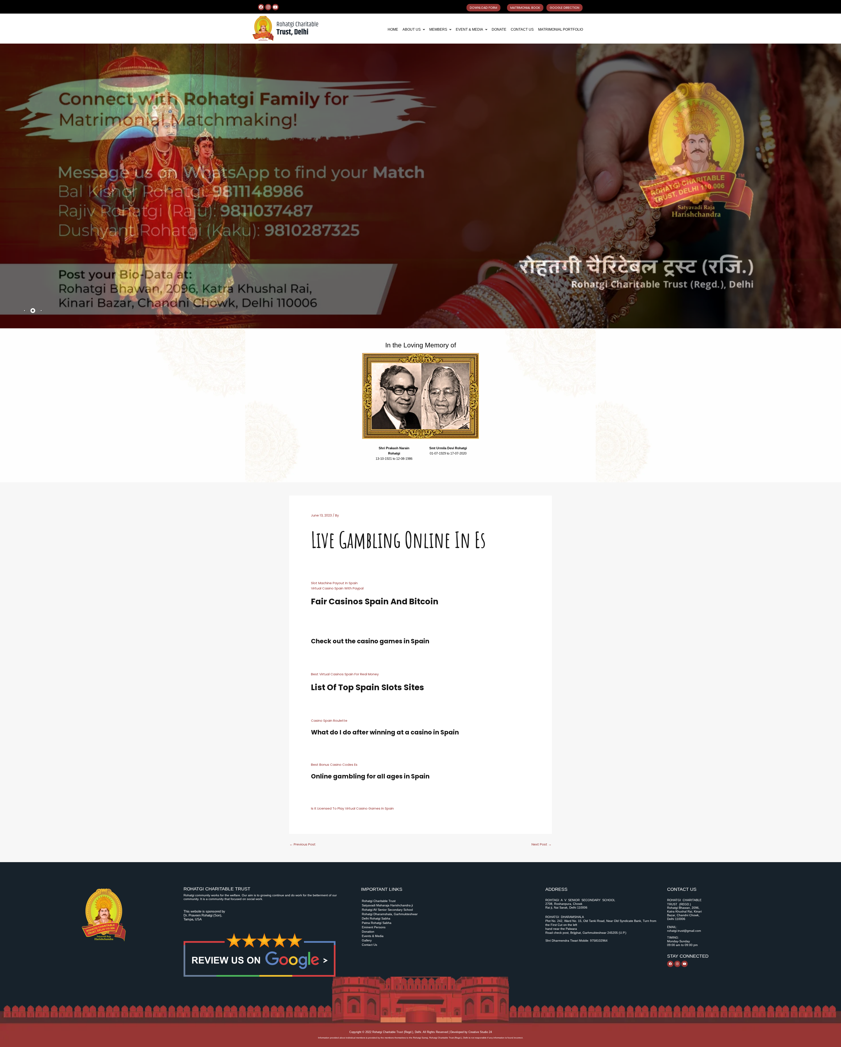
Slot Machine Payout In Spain (334, 583)
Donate (499, 29)
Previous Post (303, 844)
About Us (412, 29)
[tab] (24, 310)
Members (438, 29)
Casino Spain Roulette (329, 720)
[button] (414, 30)
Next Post (541, 844)
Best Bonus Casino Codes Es (334, 764)
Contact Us (522, 29)
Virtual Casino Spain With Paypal (337, 588)
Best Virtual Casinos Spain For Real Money (345, 674)
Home (393, 29)
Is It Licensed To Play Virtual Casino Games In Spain (352, 808)
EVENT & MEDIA (469, 29)
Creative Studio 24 (480, 1032)
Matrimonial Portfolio (560, 29)
